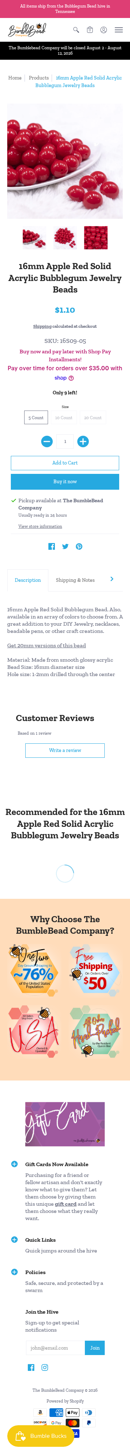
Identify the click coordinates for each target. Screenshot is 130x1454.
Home (15, 78)
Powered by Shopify (65, 1401)
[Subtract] (47, 441)
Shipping (42, 326)
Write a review (65, 750)
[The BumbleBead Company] (27, 29)
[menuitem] (76, 29)
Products (39, 78)
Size (65, 406)
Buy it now (65, 482)
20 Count (93, 417)
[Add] (83, 441)
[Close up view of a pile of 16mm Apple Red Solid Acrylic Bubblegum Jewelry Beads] (96, 237)
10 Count (64, 417)
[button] (76, 29)
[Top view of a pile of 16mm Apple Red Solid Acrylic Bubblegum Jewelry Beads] (65, 237)
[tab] (27, 580)
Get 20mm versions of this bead (46, 645)
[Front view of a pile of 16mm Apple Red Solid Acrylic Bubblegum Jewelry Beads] (34, 237)
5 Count (36, 417)
